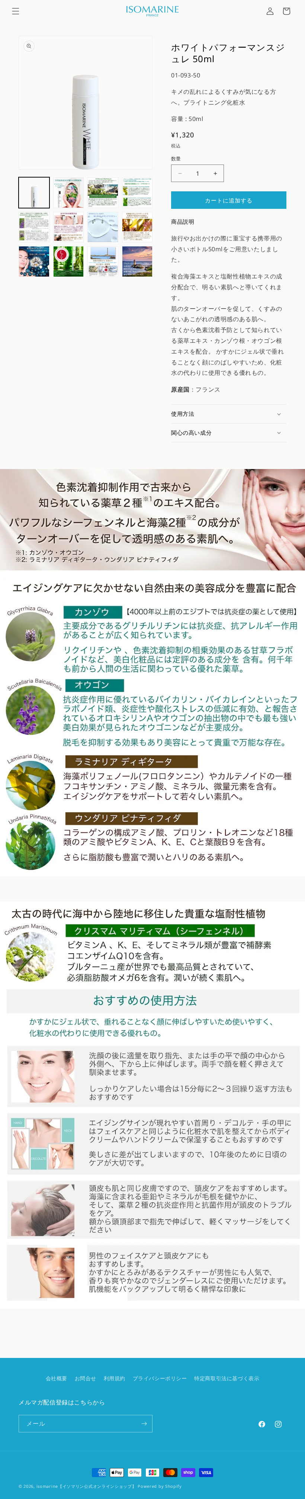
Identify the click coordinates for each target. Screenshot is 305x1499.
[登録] (144, 1423)
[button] (15, 11)
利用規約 (114, 1378)
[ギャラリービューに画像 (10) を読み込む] (68, 261)
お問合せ (85, 1378)
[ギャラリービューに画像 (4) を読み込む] (137, 192)
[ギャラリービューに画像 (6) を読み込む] (68, 227)
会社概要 (56, 1378)
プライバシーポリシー (160, 1378)
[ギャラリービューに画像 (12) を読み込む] (137, 261)
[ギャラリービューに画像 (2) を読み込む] (68, 192)
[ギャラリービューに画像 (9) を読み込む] (34, 261)
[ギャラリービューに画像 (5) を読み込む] (34, 227)
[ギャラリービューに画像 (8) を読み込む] (137, 227)
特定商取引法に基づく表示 (226, 1378)
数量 (176, 158)
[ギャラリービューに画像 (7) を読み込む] (102, 227)
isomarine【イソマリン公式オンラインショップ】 (86, 1486)
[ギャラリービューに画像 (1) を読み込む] (34, 192)
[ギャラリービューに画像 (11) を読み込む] (102, 261)
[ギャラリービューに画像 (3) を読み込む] (102, 192)
